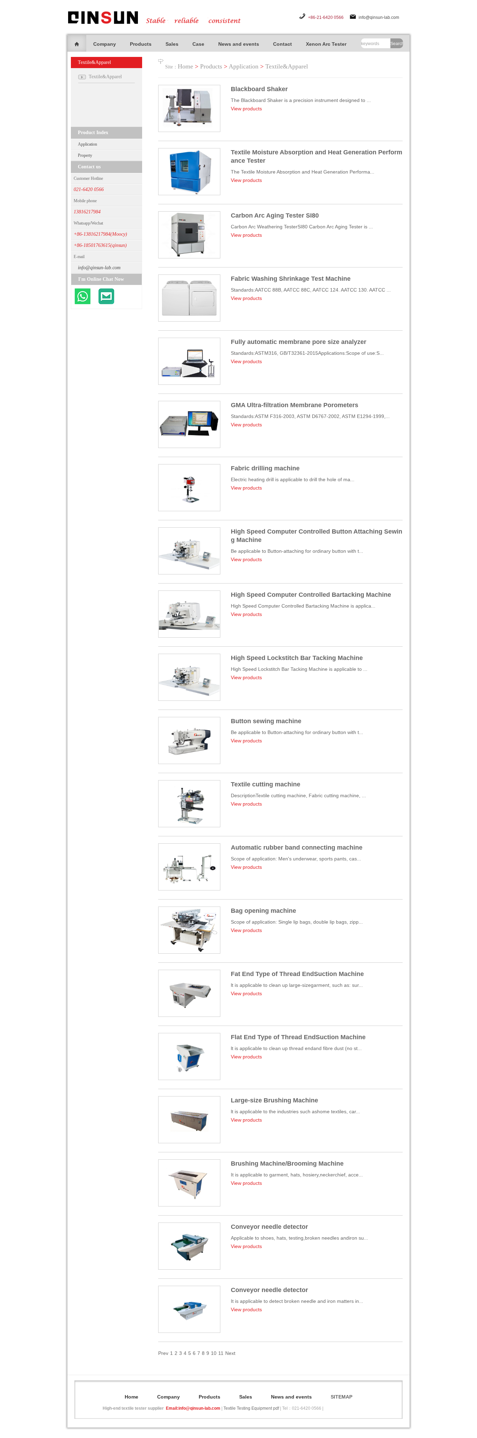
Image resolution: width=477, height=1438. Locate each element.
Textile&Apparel (286, 66)
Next (230, 1353)
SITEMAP (341, 1397)
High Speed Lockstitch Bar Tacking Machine (297, 657)
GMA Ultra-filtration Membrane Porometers (294, 405)
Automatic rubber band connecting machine (296, 847)
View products (246, 108)
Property (85, 155)
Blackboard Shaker (259, 89)
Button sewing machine (266, 721)
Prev (163, 1353)
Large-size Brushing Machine (274, 1100)
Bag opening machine (263, 910)
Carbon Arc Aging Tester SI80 (275, 215)
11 (220, 1353)
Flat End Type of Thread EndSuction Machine (298, 1037)
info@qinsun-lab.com (379, 17)
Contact (282, 44)
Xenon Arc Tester (326, 44)
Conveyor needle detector (269, 1226)
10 (214, 1353)
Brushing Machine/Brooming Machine (287, 1163)
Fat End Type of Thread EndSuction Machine (297, 973)
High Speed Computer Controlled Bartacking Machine (311, 594)
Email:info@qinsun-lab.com (193, 1408)
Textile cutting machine (265, 784)
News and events (238, 44)
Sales (172, 44)
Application (87, 144)
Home (185, 66)
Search (396, 43)
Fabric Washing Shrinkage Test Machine (291, 278)
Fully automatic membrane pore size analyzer (298, 341)
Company (104, 44)
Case (198, 44)
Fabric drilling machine (265, 468)
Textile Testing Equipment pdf (251, 1408)
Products (141, 44)
